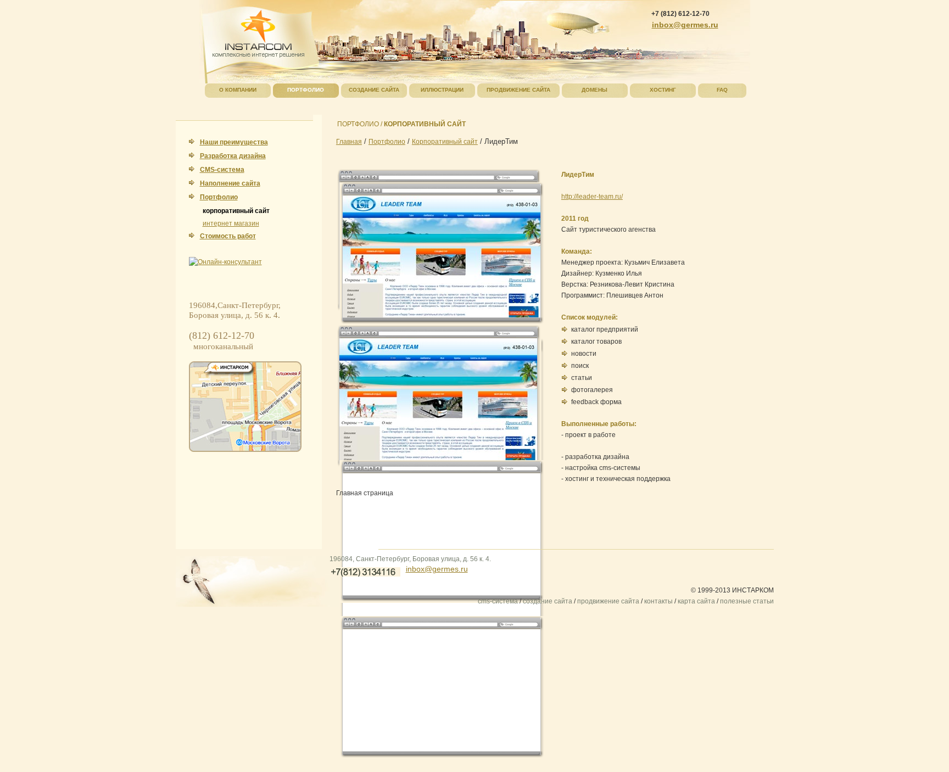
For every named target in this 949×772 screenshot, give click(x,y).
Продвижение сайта (518, 90)
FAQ (722, 90)
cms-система (498, 601)
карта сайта (696, 601)
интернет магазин (231, 223)
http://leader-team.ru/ (592, 196)
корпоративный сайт (236, 211)
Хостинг (663, 90)
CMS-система (222, 170)
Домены (594, 90)
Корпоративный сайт (445, 142)
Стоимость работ (228, 236)
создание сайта (547, 601)
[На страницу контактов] (245, 406)
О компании (237, 90)
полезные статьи (747, 601)
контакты (658, 601)
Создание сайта (374, 90)
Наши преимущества (234, 142)
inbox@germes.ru (437, 568)
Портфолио (219, 197)
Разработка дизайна (233, 156)
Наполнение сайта (230, 183)
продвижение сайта (608, 601)
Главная (349, 142)
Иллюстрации (442, 90)
